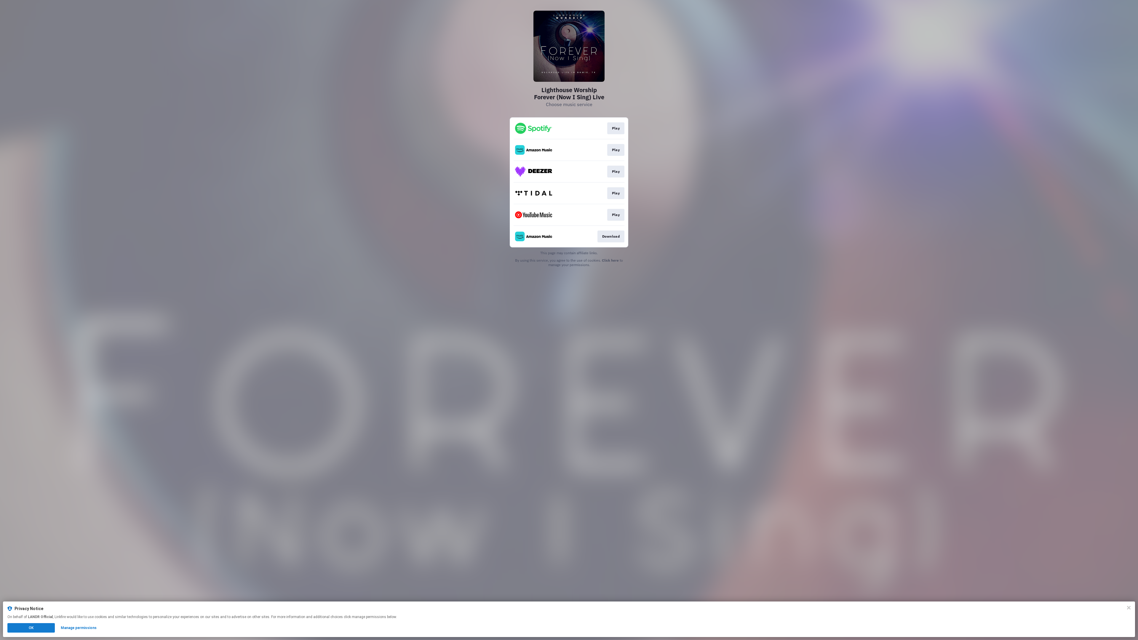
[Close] (1129, 607)
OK (31, 628)
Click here (610, 260)
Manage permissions (79, 628)
